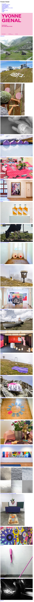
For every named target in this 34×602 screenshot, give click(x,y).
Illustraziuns (3, 8)
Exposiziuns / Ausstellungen (6, 4)
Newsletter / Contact (5, 10)
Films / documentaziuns (5, 6)
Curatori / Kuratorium (5, 5)
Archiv (3, 11)
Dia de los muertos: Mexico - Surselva (7, 7)
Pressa (3, 9)
